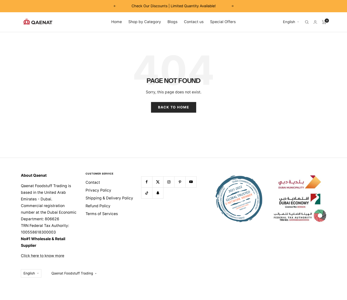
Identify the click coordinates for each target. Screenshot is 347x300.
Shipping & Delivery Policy (109, 198)
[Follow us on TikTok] (146, 192)
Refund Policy (98, 206)
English (289, 22)
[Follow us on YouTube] (190, 181)
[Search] (307, 22)
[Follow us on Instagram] (168, 181)
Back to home (173, 107)
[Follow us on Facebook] (146, 181)
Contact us (194, 21)
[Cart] (324, 22)
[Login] (315, 22)
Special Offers (223, 21)
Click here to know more (42, 255)
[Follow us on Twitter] (157, 181)
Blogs (172, 21)
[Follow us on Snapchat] (157, 192)
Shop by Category (144, 21)
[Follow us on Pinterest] (179, 181)
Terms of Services (102, 213)
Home (116, 21)
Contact (93, 182)
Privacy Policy (98, 190)
